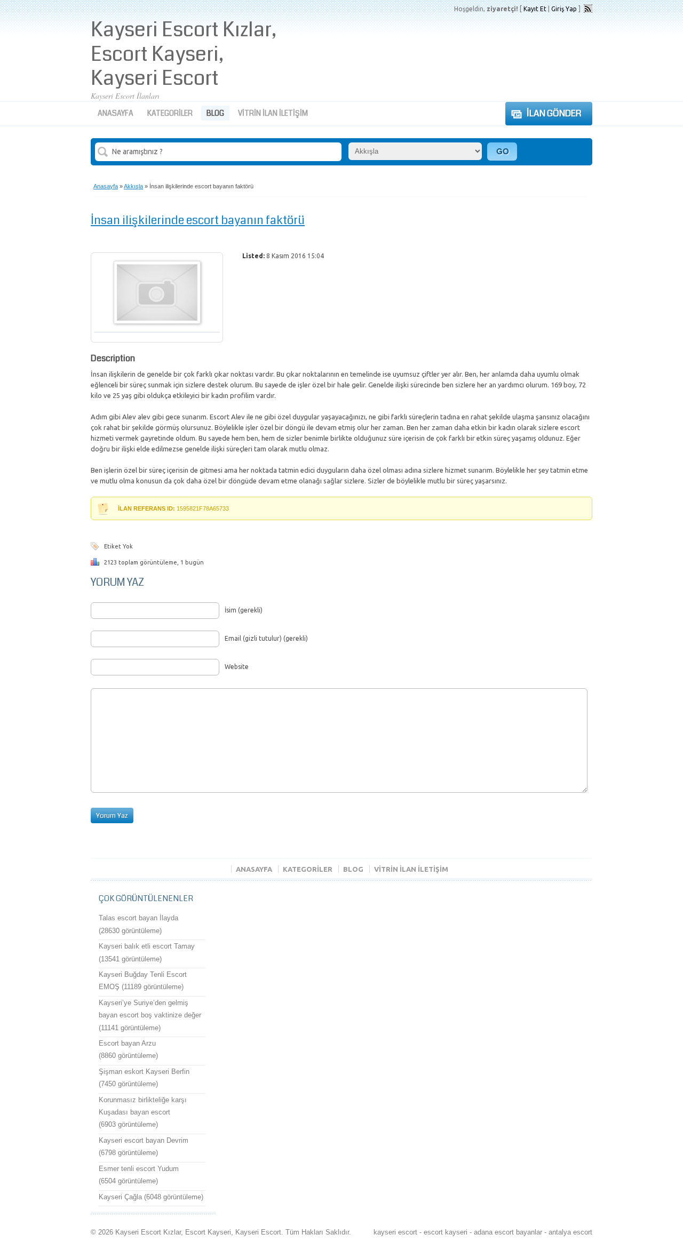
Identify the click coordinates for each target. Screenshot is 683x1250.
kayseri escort (395, 1232)
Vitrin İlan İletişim (273, 113)
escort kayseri (445, 1232)
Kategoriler (170, 113)
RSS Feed (588, 8)
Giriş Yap (564, 8)
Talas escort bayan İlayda (138, 918)
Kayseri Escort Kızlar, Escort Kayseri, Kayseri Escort (183, 54)
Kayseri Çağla (120, 1197)
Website (237, 666)
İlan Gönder (554, 113)
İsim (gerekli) (244, 610)
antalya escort (570, 1232)
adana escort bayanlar (508, 1232)
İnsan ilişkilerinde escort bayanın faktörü (198, 220)
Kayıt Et (534, 8)
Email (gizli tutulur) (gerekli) (266, 638)
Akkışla (133, 186)
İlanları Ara (502, 151)
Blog (215, 113)
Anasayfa (115, 113)
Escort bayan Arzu (127, 1043)
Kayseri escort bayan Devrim (143, 1140)
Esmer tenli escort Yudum (139, 1169)
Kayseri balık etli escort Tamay (147, 946)
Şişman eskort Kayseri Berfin (144, 1072)
